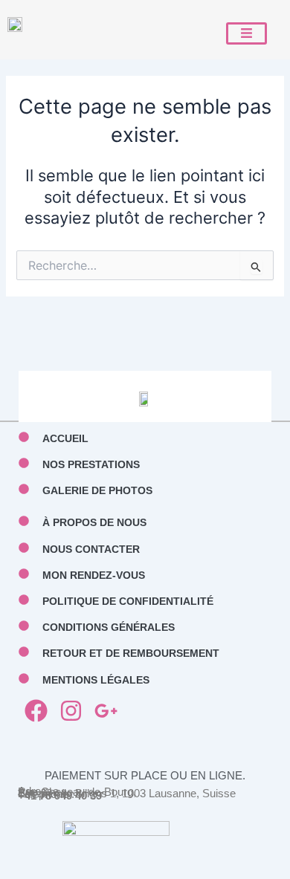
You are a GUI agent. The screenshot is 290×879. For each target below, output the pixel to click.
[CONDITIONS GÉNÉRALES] (24, 625)
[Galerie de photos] (24, 489)
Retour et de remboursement (130, 653)
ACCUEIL (65, 438)
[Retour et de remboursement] (24, 651)
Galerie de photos (97, 490)
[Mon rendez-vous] (24, 573)
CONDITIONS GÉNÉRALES (108, 627)
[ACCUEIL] (24, 437)
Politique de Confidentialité (127, 601)
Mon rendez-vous (93, 575)
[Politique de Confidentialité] (24, 599)
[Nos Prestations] (24, 463)
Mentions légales (95, 680)
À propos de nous (94, 522)
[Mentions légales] (24, 678)
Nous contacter (91, 549)
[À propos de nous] (24, 521)
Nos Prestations (91, 464)
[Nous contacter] (24, 547)
